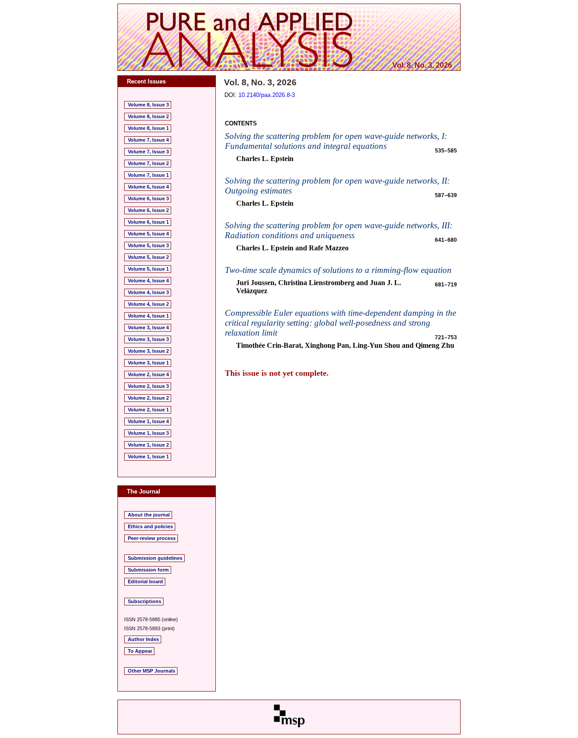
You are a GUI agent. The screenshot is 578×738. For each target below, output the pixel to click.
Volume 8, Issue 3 (148, 104)
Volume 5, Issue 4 (148, 233)
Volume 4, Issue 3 (148, 292)
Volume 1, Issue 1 (148, 456)
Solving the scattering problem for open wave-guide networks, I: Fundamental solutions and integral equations (336, 141)
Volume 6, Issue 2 (148, 210)
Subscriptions (144, 601)
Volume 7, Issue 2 (148, 163)
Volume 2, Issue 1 (148, 409)
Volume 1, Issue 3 (148, 433)
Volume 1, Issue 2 (148, 444)
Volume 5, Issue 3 (148, 245)
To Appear (140, 651)
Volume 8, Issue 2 (148, 116)
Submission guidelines (155, 558)
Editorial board (145, 581)
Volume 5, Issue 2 (148, 257)
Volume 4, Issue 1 (148, 315)
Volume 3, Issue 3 (148, 339)
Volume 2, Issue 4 (148, 374)
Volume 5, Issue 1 (148, 269)
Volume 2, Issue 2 (148, 398)
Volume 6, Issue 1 (148, 222)
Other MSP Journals (151, 670)
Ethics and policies (150, 526)
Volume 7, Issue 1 (148, 175)
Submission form (148, 569)
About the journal (149, 514)
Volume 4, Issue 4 (148, 280)
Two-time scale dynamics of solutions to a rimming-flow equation (338, 270)
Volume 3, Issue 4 (148, 327)
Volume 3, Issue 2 (148, 351)
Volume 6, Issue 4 (148, 186)
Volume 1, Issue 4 (148, 421)
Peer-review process (152, 538)
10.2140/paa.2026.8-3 (266, 95)
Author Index (143, 639)
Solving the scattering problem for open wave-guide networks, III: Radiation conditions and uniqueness (338, 230)
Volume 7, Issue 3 (148, 151)
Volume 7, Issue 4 (148, 140)
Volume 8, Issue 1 (148, 128)
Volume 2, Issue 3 (148, 386)
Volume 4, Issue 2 (148, 304)
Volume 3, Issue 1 (148, 362)
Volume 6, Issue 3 (148, 198)
